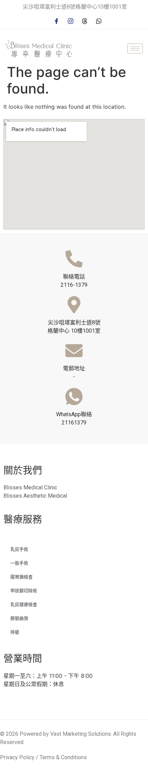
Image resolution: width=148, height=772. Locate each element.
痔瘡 (14, 632)
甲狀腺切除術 (23, 590)
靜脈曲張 (19, 618)
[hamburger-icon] (135, 48)
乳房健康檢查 (23, 604)
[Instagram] (70, 20)
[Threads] (84, 20)
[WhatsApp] (99, 20)
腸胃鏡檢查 (21, 576)
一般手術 (19, 563)
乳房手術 (19, 549)
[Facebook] (56, 20)
